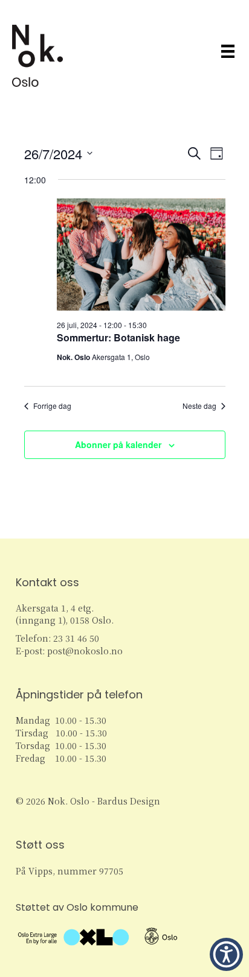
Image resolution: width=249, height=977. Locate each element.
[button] (226, 954)
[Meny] (228, 51)
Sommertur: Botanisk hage (118, 337)
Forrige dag (52, 406)
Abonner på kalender (118, 445)
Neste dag (199, 406)
